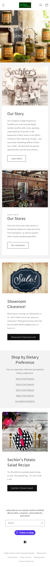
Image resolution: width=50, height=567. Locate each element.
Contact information (26, 561)
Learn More (16, 158)
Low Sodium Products (25, 401)
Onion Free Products (25, 384)
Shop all (25, 44)
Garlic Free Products (25, 390)
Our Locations (18, 245)
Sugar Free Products (25, 395)
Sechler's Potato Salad (22, 488)
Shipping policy (39, 557)
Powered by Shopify (27, 553)
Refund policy (41, 553)
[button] (3, 5)
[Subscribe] (42, 523)
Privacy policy (13, 557)
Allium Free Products (25, 378)
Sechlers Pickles (14, 553)
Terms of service (25, 557)
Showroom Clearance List (23, 337)
